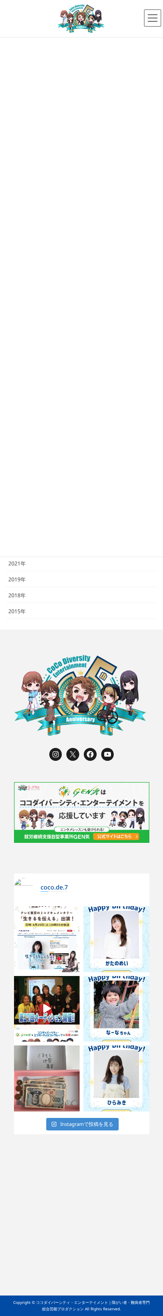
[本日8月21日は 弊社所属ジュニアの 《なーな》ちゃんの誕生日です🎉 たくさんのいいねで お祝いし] (116, 1009)
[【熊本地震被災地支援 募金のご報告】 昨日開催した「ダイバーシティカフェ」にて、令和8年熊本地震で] (47, 1078)
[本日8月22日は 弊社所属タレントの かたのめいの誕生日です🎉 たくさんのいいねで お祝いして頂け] (116, 939)
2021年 (17, 563)
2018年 (17, 595)
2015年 (17, 611)
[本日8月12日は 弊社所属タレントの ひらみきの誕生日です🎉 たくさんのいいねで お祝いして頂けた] (116, 1078)
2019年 (17, 579)
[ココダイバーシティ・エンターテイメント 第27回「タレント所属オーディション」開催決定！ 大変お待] (47, 1009)
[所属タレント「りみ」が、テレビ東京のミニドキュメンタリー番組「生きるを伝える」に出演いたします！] (47, 939)
